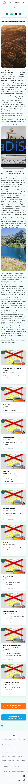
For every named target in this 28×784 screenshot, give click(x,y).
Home (2, 7)
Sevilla (15, 752)
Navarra (23, 760)
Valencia (20, 756)
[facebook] (7, 14)
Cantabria (14, 756)
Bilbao (11, 752)
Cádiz (9, 756)
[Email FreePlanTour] (20, 780)
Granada (4, 760)
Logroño (20, 752)
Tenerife (18, 760)
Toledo (13, 760)
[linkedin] (20, 14)
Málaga (9, 760)
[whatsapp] (12, 14)
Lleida (6, 7)
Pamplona (4, 756)
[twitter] (16, 14)
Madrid (12, 748)
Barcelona (17, 748)
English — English (19, 2)
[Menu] (11, 2)
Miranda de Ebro (5, 748)
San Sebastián (5, 752)
